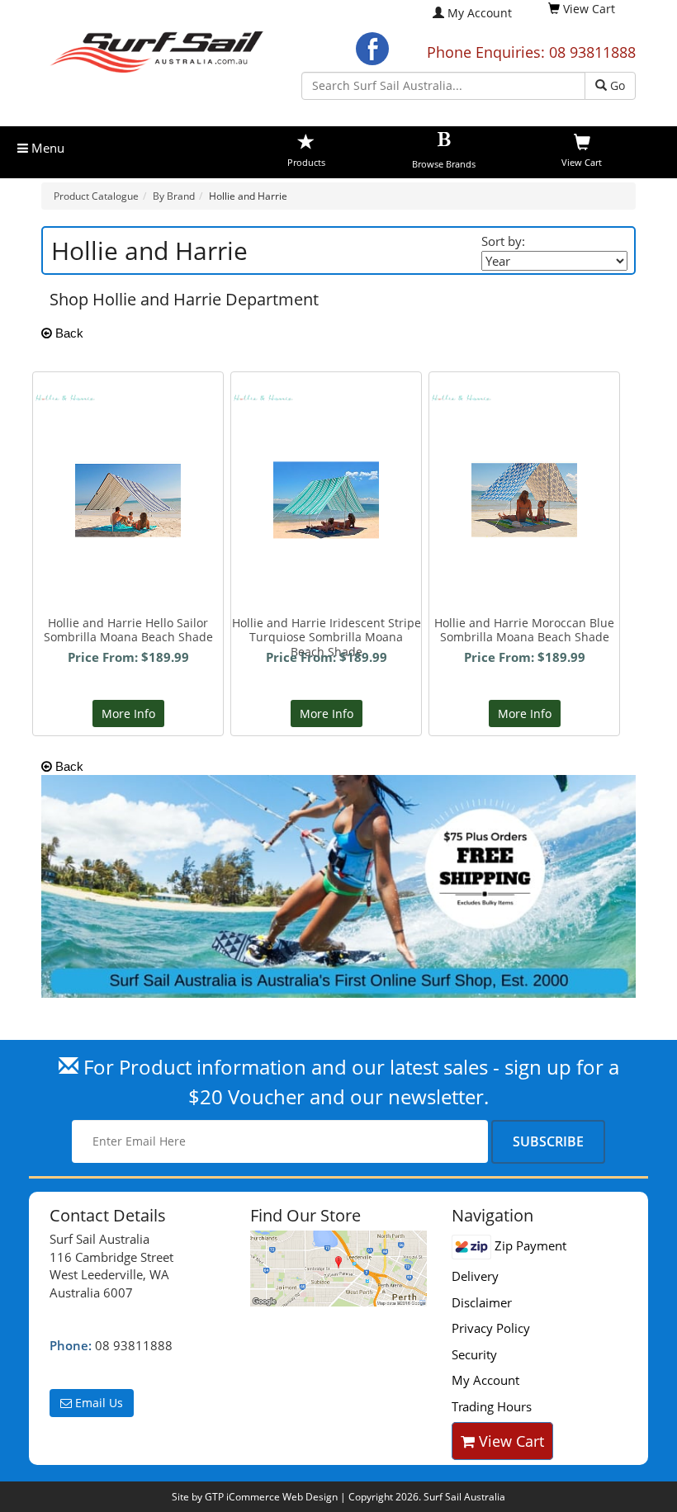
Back (67, 333)
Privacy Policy (491, 1328)
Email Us (97, 1402)
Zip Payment (528, 1245)
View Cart (509, 1441)
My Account (479, 13)
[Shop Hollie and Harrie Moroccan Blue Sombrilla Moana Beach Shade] (524, 448)
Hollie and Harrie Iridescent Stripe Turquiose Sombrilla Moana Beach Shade (326, 637)
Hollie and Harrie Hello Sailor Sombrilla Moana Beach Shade (128, 630)
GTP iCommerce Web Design (271, 1497)
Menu (46, 147)
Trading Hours (492, 1406)
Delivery (475, 1276)
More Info (128, 713)
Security (474, 1354)
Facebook (372, 48)
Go (616, 85)
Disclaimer (482, 1302)
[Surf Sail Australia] (338, 1268)
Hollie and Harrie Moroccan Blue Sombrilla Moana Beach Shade (524, 630)
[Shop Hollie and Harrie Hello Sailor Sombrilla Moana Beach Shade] (128, 448)
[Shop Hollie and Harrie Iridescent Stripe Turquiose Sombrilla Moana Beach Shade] (326, 433)
